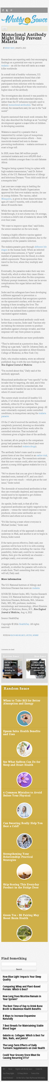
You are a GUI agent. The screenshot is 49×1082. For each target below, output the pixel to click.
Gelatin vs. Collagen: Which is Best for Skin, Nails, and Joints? (23, 1036)
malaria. (36, 588)
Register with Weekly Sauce (24, 1069)
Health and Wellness (17, 635)
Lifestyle (29, 635)
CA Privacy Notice (22, 1073)
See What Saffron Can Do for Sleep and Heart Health (21, 763)
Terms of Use (35, 1073)
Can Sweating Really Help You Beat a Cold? (23, 824)
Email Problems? (8, 1078)
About (10, 1069)
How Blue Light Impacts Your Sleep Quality (22, 978)
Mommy (35, 635)
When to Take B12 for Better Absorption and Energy (21, 701)
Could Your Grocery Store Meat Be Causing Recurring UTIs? (21, 1056)
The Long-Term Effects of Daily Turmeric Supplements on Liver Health (24, 1046)
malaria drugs (29, 446)
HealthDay (24, 624)
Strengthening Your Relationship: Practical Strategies (18, 857)
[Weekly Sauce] (24, 20)
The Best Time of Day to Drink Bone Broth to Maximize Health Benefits (22, 1007)
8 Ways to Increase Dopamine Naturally (19, 1017)
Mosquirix (6, 198)
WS (4, 1069)
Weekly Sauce (9, 48)
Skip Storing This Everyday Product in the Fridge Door (21, 885)
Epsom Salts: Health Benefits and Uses (21, 732)
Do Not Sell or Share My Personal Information (30, 1078)
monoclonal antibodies (19, 104)
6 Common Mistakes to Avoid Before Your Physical (22, 793)
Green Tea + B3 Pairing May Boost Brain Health (21, 916)
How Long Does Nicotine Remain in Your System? (22, 997)
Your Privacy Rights (8, 1073)
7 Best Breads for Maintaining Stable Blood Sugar (23, 1027)
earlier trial (42, 455)
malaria (4, 65)
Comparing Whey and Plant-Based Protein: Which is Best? (21, 987)
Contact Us (39, 1069)
